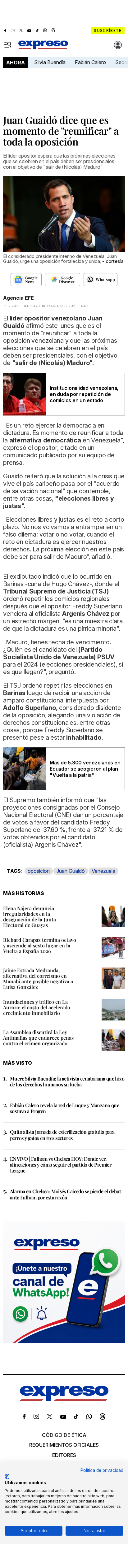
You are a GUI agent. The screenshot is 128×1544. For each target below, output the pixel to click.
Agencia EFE (18, 297)
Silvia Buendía (50, 62)
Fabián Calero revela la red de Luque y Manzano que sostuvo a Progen (64, 1108)
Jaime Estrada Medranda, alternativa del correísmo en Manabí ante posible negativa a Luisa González (38, 978)
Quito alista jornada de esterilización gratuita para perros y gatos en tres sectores (62, 1135)
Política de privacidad (101, 1470)
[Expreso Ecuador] (64, 1399)
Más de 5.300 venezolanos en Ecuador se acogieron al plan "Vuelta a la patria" (85, 768)
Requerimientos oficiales (64, 1445)
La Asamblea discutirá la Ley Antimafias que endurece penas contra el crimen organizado (38, 1037)
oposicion (39, 871)
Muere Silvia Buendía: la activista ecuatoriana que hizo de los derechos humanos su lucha (67, 1081)
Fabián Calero (90, 62)
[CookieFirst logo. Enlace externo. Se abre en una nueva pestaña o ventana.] (7, 1476)
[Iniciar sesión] (118, 45)
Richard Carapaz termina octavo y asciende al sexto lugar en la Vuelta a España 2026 (39, 945)
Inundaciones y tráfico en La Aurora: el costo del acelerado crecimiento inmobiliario (36, 1007)
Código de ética (64, 1435)
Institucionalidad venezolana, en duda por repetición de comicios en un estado (84, 394)
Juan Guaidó (71, 871)
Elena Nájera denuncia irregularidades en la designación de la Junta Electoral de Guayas (29, 916)
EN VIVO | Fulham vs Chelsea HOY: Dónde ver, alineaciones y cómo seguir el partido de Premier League (60, 1164)
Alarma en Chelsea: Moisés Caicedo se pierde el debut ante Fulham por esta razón (65, 1194)
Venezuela (103, 871)
